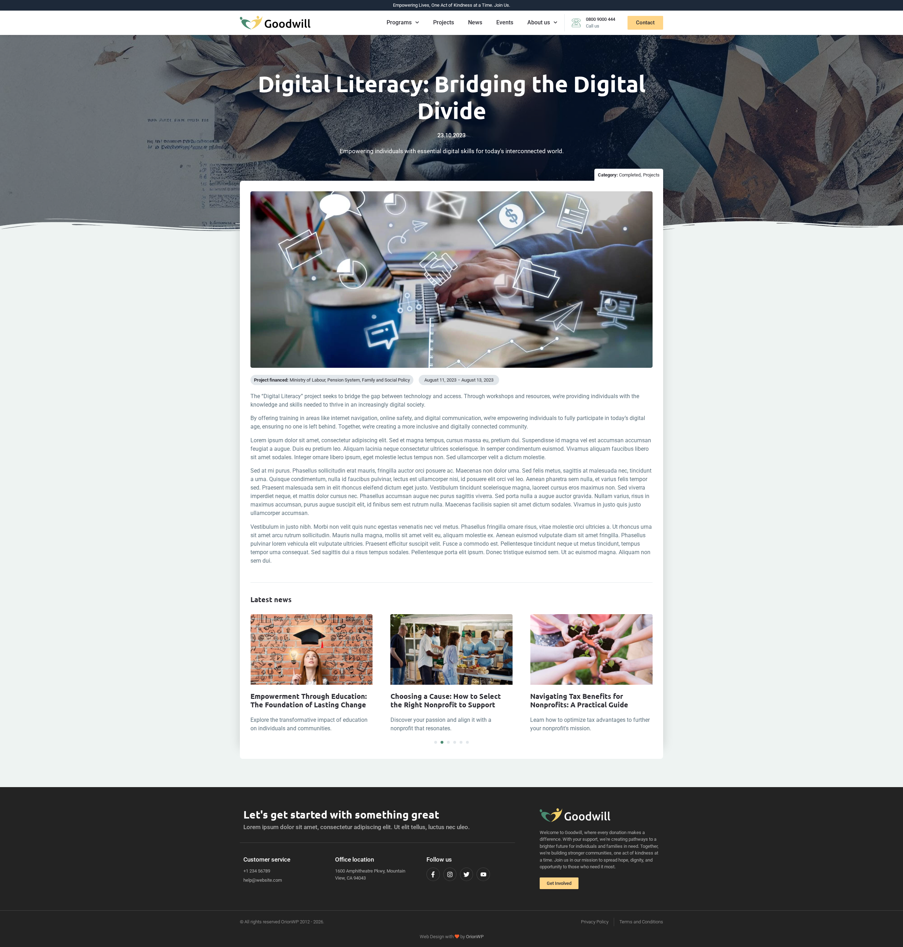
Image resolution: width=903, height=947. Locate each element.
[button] (435, 742)
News (475, 22)
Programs (399, 22)
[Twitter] (466, 874)
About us (538, 22)
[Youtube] (483, 874)
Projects (443, 22)
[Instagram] (449, 874)
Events (504, 22)
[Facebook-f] (433, 874)
